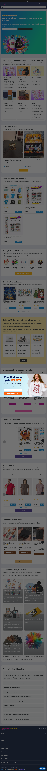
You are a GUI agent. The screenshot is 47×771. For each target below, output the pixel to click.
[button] (42, 768)
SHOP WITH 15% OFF (13, 393)
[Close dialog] (46, 374)
